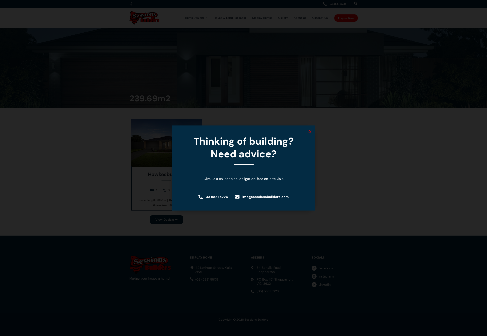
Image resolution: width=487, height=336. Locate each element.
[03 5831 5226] (200, 197)
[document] (243, 168)
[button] (309, 130)
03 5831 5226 (217, 197)
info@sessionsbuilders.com (265, 197)
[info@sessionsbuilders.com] (237, 197)
